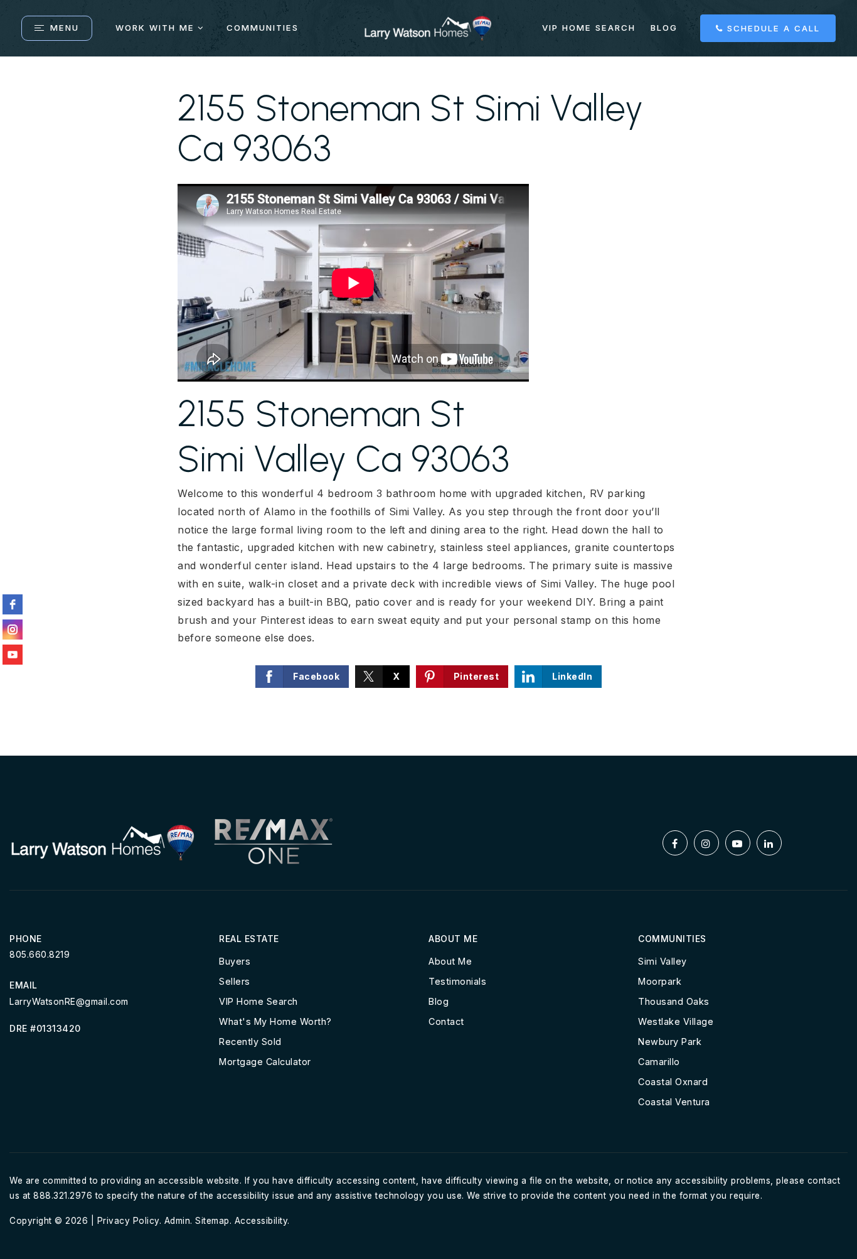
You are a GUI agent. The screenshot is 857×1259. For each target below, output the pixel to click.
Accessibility (261, 1221)
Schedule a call (771, 28)
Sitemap (212, 1221)
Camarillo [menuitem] (659, 1061)
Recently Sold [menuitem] (250, 1041)
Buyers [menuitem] (234, 961)
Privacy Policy (128, 1221)
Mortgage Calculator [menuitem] (265, 1061)
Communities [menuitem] (262, 28)
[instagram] (13, 629)
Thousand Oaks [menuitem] (674, 1001)
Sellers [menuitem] (234, 981)
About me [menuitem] (450, 961)
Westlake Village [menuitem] (675, 1021)
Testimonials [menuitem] (457, 981)
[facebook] (13, 604)
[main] (428, 406)
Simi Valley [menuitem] (662, 961)
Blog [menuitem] (664, 28)
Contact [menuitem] (446, 1021)
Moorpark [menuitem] (659, 981)
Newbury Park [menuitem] (669, 1041)
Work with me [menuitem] (154, 28)
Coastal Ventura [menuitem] (674, 1101)
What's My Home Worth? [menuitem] (275, 1021)
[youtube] (13, 655)
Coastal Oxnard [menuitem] (673, 1081)
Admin (177, 1221)
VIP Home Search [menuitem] (589, 28)
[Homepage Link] (428, 27)
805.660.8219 (39, 954)
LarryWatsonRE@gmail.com (69, 1001)
